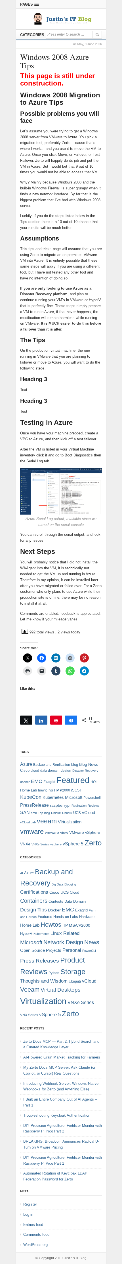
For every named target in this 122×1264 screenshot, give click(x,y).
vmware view (56, 832)
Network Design (63, 942)
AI (21, 873)
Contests (56, 901)
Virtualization (69, 822)
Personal (71, 950)
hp (51, 790)
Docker (54, 910)
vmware (32, 831)
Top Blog (44, 813)
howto (42, 790)
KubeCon (30, 797)
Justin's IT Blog (75, 1258)
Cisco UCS (59, 892)
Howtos (51, 924)
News (91, 942)
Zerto (93, 843)
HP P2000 (62, 790)
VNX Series (29, 1015)
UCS (77, 813)
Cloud (74, 892)
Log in (28, 1214)
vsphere (56, 844)
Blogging (70, 884)
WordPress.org (35, 1245)
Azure (26, 764)
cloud (35, 771)
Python (54, 973)
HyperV (26, 933)
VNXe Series (40, 844)
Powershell (92, 798)
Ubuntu (67, 813)
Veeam (29, 989)
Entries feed (33, 1225)
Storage (72, 972)
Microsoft (73, 797)
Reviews (94, 805)
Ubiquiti (56, 813)
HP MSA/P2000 (76, 925)
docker (25, 782)
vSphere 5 (73, 843)
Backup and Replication (51, 765)
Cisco (25, 770)
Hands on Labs (65, 917)
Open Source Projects (40, 950)
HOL (94, 782)
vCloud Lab (28, 822)
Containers (33, 901)
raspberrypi (60, 805)
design (66, 771)
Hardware (86, 917)
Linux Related (65, 933)
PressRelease (34, 805)
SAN (25, 812)
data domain (50, 771)
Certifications (34, 892)
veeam (47, 821)
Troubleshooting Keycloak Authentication (56, 1115)
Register (30, 1204)
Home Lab (28, 790)
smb (34, 813)
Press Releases (39, 961)
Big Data (57, 884)
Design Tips (33, 910)
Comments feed (36, 1234)
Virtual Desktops (61, 990)
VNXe (25, 844)
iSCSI (76, 790)
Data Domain (75, 901)
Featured (72, 780)
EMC (36, 781)
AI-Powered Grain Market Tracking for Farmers (61, 1057)
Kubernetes (53, 797)
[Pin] (56, 720)
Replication (79, 805)
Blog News (88, 764)
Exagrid (49, 782)
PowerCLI (89, 950)
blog (74, 764)
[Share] (41, 720)
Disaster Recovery (85, 770)
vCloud (88, 812)
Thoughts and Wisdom (44, 981)
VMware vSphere (84, 832)
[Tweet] (26, 720)
